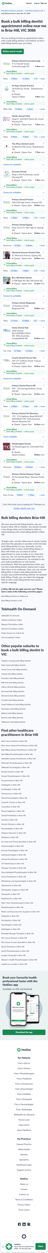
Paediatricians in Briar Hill (11, 899)
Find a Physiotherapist (24, 1074)
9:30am (26, 137)
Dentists (24, 1155)
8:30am (18, 246)
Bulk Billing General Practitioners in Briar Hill (18, 750)
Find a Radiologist (24, 1110)
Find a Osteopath (24, 1099)
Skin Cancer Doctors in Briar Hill (14, 938)
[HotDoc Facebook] (19, 1224)
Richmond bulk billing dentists (13, 696)
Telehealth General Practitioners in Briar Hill (18, 759)
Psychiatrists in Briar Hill (10, 920)
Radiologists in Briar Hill (10, 929)
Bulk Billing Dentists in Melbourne (14, 596)
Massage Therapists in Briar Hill (13, 868)
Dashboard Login (24, 1165)
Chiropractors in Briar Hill (11, 794)
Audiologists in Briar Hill (10, 785)
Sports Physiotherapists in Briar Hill (15, 951)
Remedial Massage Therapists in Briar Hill (17, 934)
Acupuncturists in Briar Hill (11, 781)
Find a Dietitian (24, 1094)
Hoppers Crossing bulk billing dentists (16, 661)
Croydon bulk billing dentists (12, 700)
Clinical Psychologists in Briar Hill (14, 798)
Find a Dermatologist (24, 1104)
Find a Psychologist (24, 1089)
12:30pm (14, 271)
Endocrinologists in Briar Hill (12, 846)
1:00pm (26, 271)
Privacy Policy (24, 1205)
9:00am (14, 79)
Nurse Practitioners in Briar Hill (13, 877)
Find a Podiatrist (24, 1079)
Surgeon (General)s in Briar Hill (13, 955)
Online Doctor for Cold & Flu (12, 633)
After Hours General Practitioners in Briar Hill (19, 746)
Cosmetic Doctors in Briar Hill (13, 802)
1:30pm (14, 218)
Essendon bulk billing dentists (12, 678)
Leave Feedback (24, 1130)
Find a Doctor (24, 1063)
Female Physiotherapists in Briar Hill (15, 776)
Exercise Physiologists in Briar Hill (14, 850)
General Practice (24, 1144)
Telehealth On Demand (10, 616)
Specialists (24, 1160)
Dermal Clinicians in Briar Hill (12, 824)
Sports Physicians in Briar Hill (12, 947)
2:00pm (14, 406)
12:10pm (17, 351)
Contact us (24, 1194)
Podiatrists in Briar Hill (10, 916)
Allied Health (24, 1149)
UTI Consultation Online (10, 638)
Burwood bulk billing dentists (12, 691)
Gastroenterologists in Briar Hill (13, 855)
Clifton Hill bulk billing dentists (13, 687)
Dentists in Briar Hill (9, 820)
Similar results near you (24, 508)
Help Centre (24, 1125)
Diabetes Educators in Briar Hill (13, 833)
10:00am (17, 467)
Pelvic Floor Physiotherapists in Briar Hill (17, 903)
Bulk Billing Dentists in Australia (12, 10)
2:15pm (26, 406)
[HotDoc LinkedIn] (24, 1224)
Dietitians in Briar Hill (9, 837)
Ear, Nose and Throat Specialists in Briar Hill (18, 842)
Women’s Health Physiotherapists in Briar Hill (19, 960)
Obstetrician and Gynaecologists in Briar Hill (18, 881)
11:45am (14, 321)
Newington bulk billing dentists (13, 709)
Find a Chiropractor (24, 1084)
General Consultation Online (12, 629)
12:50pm (29, 351)
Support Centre (24, 1170)
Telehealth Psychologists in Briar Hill (15, 767)
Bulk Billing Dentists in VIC (34, 10)
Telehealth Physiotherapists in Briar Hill (16, 763)
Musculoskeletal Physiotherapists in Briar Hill (18, 872)
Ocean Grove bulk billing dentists (14, 670)
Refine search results (12, 51)
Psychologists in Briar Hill (11, 925)
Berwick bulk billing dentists (12, 718)
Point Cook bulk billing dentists (13, 665)
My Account (24, 1120)
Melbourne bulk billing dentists (13, 722)
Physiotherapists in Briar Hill (12, 907)
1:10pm (30, 109)
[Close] (3, 1246)
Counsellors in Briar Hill (10, 807)
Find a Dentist (24, 1068)
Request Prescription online (12, 624)
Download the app (24, 1032)
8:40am (29, 246)
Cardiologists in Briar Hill (10, 789)
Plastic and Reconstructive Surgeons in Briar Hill (20, 912)
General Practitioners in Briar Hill (14, 859)
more (42, 79)
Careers (24, 1189)
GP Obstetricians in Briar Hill (12, 864)
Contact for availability (12, 165)
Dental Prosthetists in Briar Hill (13, 816)
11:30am (25, 79)
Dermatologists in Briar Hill (11, 829)
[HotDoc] (7, 3)
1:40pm (26, 218)
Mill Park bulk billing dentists (12, 683)
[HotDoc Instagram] (28, 1224)
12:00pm (25, 321)
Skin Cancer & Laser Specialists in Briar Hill (18, 942)
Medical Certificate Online (11, 620)
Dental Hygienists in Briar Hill (12, 811)
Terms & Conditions (24, 1200)
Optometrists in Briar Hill (11, 885)
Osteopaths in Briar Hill (10, 894)
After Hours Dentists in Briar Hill (14, 741)
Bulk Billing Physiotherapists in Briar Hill (16, 754)
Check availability (10, 437)
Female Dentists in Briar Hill (12, 772)
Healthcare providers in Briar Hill (14, 964)
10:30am (29, 467)
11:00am (18, 109)
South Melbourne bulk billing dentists (16, 705)
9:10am (31, 495)
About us (24, 1184)
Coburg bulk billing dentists (12, 674)
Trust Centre (24, 1210)
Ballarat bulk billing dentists (12, 713)
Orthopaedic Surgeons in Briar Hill (14, 890)
